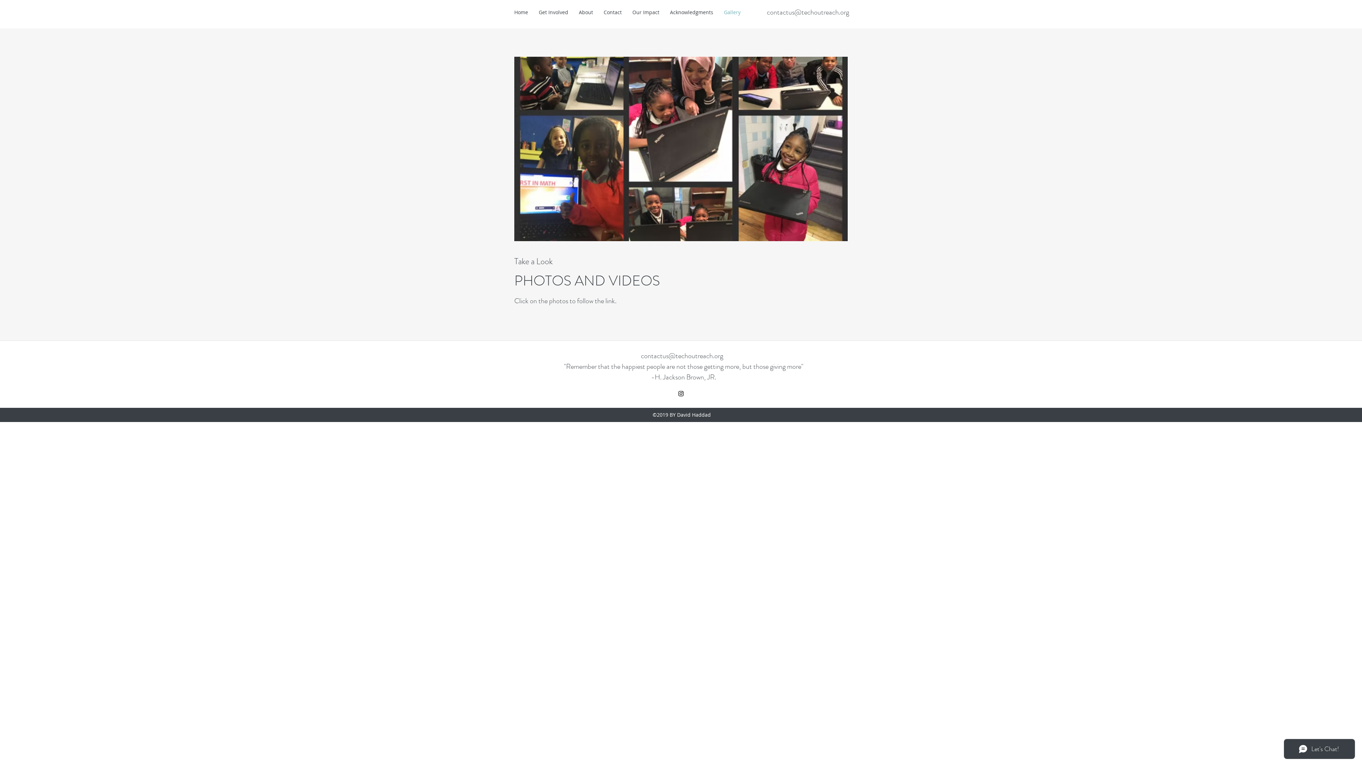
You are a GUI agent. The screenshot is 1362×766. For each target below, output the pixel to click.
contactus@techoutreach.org (808, 12)
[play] (831, 62)
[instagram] (681, 393)
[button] (681, 149)
